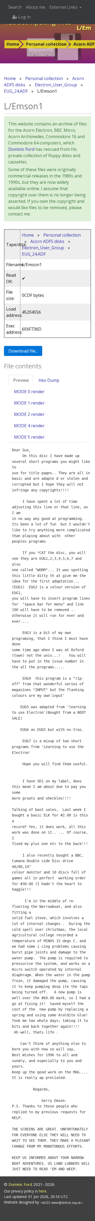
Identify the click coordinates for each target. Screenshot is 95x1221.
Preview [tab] (21, 380)
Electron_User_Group (56, 85)
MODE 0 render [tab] (29, 392)
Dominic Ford (21, 149)
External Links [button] (63, 7)
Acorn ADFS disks (47, 241)
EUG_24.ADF (16, 91)
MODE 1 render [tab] (29, 403)
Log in (24, 17)
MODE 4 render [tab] (29, 426)
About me (35, 7)
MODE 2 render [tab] (29, 414)
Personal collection (46, 44)
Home (13, 44)
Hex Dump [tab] (49, 380)
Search (15, 7)
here (42, 1191)
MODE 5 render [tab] (29, 437)
